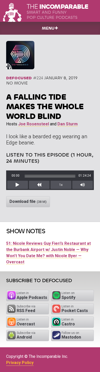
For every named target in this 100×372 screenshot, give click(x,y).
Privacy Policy (20, 362)
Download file (28, 201)
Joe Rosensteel (33, 124)
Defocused (19, 78)
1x (61, 185)
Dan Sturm (67, 124)
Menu (48, 28)
